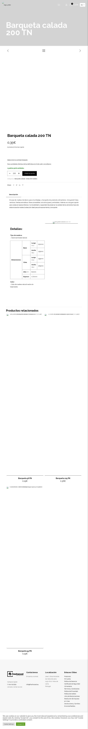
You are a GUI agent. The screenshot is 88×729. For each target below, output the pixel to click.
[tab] (13, 194)
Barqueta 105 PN (63, 478)
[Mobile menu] (59, 5)
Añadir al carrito (29, 173)
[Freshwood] (6, 5)
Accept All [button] (20, 724)
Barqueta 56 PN (25, 478)
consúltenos (47, 164)
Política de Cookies (70, 694)
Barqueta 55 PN (25, 651)
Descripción (13, 194)
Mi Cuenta (67, 679)
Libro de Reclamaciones (72, 696)
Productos (67, 676)
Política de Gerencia (70, 681)
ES (82, 5)
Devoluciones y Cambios (72, 703)
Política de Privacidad (71, 691)
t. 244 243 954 (11, 684)
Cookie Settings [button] (9, 724)
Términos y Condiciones (71, 689)
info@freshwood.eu (32, 684)
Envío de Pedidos (69, 706)
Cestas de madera (31, 179)
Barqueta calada (20, 179)
